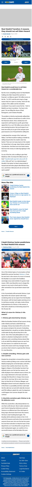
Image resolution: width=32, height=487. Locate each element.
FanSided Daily (5, 463)
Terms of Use (23, 466)
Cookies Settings (6, 474)
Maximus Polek (7, 247)
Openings (22, 458)
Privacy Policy (5, 466)
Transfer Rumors (10, 231)
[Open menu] (2, 2)
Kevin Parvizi (6, 34)
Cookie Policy (5, 468)
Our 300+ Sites (23, 460)
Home (2, 231)
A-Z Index (22, 471)
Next (26, 62)
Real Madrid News (10, 447)
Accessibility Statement (8, 471)
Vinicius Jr (22, 274)
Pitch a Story (23, 463)
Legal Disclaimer (24, 468)
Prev (6, 62)
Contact (3, 460)
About (3, 458)
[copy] (11, 37)
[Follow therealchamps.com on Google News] (28, 175)
